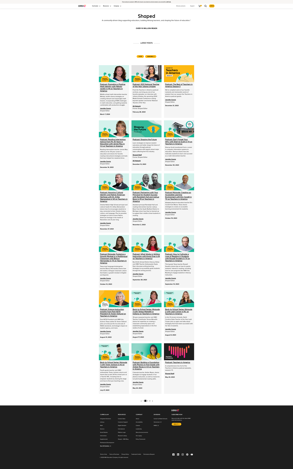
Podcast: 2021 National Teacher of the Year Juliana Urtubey (146, 85)
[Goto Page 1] (141, 401)
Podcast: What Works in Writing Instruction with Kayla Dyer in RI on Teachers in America (146, 256)
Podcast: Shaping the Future (145, 139)
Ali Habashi (137, 106)
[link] (82, 6)
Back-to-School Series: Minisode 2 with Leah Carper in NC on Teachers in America (178, 311)
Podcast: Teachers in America (177, 362)
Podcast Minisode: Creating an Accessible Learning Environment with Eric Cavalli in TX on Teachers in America (178, 195)
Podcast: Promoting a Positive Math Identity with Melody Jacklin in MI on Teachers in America (112, 87)
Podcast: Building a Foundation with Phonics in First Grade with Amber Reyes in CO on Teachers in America (146, 365)
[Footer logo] (175, 410)
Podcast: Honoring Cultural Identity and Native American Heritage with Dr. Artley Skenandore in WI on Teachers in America (114, 196)
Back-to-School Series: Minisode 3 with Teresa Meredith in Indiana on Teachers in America (146, 311)
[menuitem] (82, 6)
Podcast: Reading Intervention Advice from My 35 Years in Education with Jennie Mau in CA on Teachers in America (113, 142)
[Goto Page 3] (152, 401)
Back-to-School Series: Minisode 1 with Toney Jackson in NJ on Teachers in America (113, 364)
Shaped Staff (137, 155)
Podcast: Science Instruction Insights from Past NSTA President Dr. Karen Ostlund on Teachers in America (113, 312)
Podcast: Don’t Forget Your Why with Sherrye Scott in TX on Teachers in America (178, 141)
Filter (140, 56)
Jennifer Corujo (105, 108)
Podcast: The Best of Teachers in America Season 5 (179, 85)
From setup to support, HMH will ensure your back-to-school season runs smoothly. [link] (146, 2)
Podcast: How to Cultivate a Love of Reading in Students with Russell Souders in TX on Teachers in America (177, 257)
